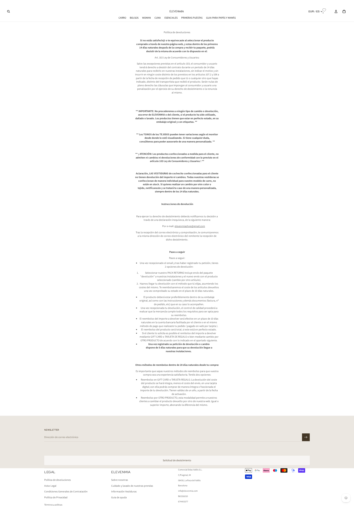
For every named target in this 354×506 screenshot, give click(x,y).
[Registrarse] (306, 437)
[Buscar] (8, 11)
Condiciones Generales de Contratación (66, 491)
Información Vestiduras (124, 491)
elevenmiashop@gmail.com (190, 226)
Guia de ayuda (119, 497)
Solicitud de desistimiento (177, 460)
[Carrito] (344, 11)
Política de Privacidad (55, 497)
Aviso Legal (50, 485)
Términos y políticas (53, 504)
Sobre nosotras (119, 480)
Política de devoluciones (57, 480)
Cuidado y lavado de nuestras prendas (132, 485)
